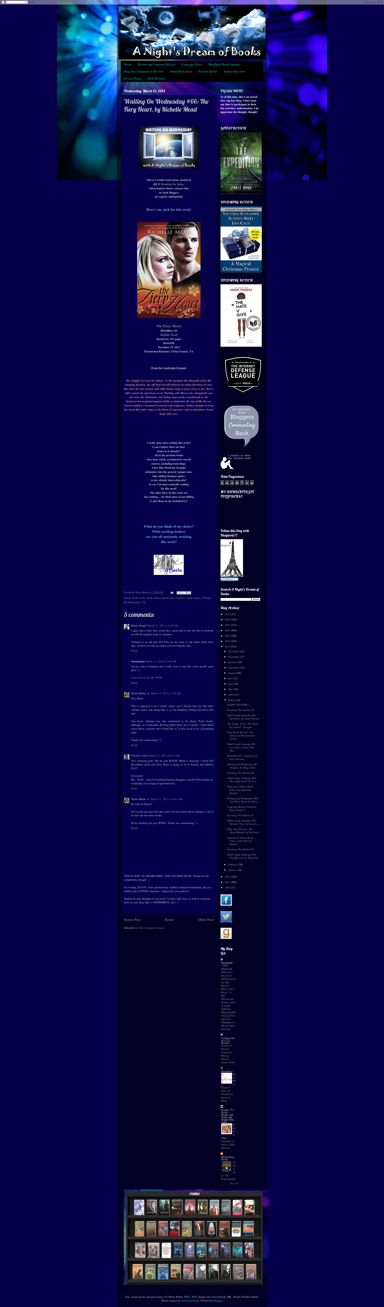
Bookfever (227, 1071)
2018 (228, 619)
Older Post (206, 919)
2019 (228, 614)
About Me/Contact (181, 71)
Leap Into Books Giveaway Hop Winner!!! (242, 808)
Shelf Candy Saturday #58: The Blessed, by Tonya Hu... (243, 856)
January (232, 870)
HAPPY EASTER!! (238, 704)
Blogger (218, 1300)
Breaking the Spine (172, 184)
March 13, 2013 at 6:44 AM (162, 625)
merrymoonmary (190, 1300)
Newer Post (132, 919)
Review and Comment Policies (156, 64)
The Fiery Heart (169, 325)
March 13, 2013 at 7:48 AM (161, 661)
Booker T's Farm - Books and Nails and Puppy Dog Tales (227, 1116)
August (232, 673)
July (230, 678)
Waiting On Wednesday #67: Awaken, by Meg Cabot (242, 765)
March (232, 700)
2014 (228, 641)
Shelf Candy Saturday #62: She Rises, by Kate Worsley (243, 716)
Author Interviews (235, 71)
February (233, 864)
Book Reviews (156, 78)
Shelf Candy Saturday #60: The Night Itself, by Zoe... (242, 779)
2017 (228, 625)
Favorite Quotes (208, 71)
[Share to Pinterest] (189, 592)
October (232, 662)
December (234, 651)
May (231, 689)
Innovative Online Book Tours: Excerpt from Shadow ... (240, 790)
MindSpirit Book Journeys (224, 64)
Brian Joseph (138, 625)
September (234, 667)
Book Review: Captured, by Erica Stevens (242, 757)
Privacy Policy (133, 78)
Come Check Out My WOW (146, 677)
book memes (154, 597)
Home (128, 64)
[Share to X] (183, 592)
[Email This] (178, 592)
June (231, 683)
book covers (139, 597)
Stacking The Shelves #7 (240, 815)
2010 (228, 887)
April (231, 694)
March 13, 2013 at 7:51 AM (166, 693)
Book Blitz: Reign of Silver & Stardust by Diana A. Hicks (228, 1087)
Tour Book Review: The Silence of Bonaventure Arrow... (241, 735)
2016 (228, 630)
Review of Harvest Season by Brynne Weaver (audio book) (228, 1054)
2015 (228, 635)
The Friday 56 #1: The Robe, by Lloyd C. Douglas (243, 725)
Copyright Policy (192, 64)
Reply (134, 650)
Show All (234, 1183)
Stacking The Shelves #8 (240, 773)
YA (143, 602)
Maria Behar (138, 693)
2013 (228, 646)
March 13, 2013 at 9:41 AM (164, 755)
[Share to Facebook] (186, 592)
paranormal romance (173, 597)
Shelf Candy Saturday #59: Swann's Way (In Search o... (243, 822)
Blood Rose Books (227, 1158)
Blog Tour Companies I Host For (144, 71)
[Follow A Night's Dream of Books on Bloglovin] (231, 575)
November (234, 656)
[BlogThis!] (181, 592)
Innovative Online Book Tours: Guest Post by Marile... (240, 841)
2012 (228, 876)
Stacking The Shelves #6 (240, 849)
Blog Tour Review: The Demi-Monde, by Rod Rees (243, 830)
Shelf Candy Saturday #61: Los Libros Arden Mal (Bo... (241, 747)
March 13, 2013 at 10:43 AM (166, 799)
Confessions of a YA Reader (228, 1040)
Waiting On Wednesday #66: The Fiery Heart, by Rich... (243, 799)
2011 (228, 882)
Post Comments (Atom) (152, 928)
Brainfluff (226, 963)
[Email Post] (171, 592)
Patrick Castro (139, 755)
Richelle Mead (168, 335)
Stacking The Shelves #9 (240, 710)
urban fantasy (193, 597)
